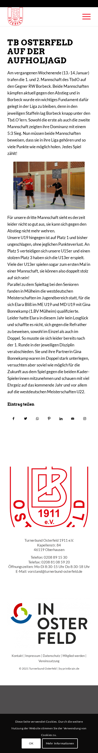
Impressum (32, 656)
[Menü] (84, 16)
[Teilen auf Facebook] (14, 419)
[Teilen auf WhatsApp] (37, 419)
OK (31, 743)
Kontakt (17, 656)
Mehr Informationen (60, 743)
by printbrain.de (69, 668)
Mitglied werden (74, 656)
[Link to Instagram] (84, 419)
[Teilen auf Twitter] (25, 419)
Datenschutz (51, 656)
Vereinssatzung (49, 661)
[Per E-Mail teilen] (73, 419)
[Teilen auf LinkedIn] (61, 419)
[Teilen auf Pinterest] (49, 419)
